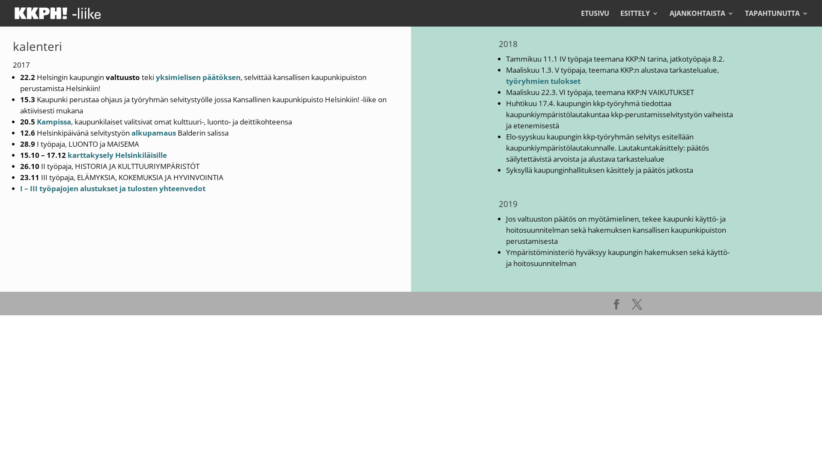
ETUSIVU (595, 14)
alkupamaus (153, 133)
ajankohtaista (697, 14)
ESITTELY (635, 14)
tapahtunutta (772, 14)
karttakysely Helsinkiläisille (117, 155)
